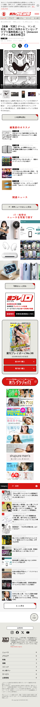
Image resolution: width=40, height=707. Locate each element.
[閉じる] (38, 5)
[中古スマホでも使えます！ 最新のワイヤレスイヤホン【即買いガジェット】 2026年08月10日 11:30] (10, 250)
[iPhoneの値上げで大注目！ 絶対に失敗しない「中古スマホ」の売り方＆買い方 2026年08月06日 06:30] (30, 250)
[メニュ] (37, 14)
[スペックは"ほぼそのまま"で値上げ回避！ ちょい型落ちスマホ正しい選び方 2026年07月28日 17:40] (30, 270)
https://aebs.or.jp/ (16, 646)
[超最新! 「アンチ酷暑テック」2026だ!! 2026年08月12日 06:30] (10, 230)
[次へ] (38, 69)
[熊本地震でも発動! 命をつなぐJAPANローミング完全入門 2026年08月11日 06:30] (30, 230)
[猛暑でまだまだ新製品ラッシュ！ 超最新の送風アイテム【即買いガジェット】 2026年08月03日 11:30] (10, 270)
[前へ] (2, 69)
